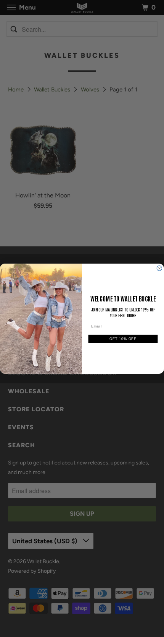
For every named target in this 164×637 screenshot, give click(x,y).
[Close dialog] (159, 268)
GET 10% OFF (122, 338)
